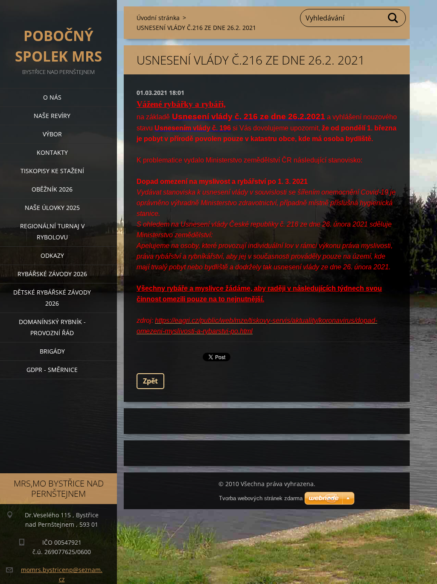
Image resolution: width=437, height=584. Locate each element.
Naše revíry (52, 116)
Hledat (393, 18)
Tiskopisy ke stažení (52, 171)
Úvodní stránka (158, 18)
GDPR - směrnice (52, 370)
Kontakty (52, 152)
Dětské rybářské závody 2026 (52, 297)
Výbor (52, 134)
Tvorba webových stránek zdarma (261, 498)
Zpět (150, 381)
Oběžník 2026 (52, 189)
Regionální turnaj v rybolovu (52, 231)
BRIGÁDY (52, 351)
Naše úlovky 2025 (52, 208)
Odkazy (52, 255)
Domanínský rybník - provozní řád (52, 327)
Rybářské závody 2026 (52, 274)
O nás (52, 97)
